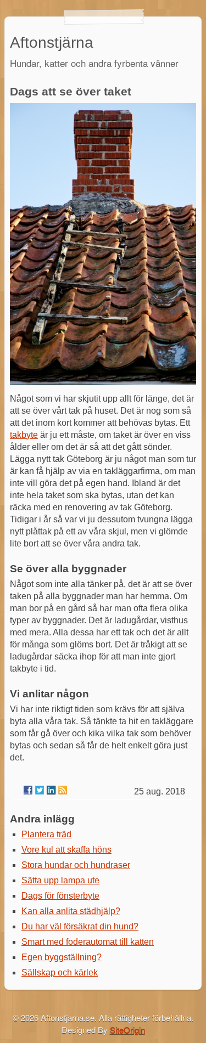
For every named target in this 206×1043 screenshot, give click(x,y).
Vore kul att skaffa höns (66, 849)
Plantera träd (46, 834)
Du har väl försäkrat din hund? (79, 926)
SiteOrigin (127, 1029)
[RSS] (62, 790)
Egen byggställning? (61, 957)
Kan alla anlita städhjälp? (70, 911)
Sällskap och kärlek (59, 972)
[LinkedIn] (51, 790)
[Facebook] (28, 790)
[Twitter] (39, 790)
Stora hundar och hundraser (75, 865)
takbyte (24, 434)
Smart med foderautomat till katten (87, 941)
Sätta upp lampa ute (60, 880)
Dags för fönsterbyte (60, 895)
